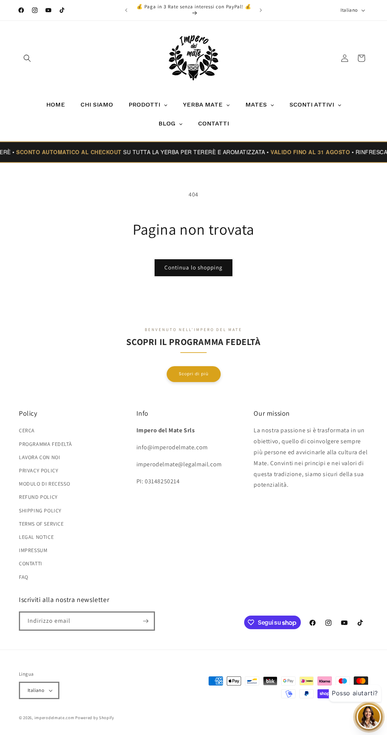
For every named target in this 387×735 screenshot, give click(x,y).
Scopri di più (194, 374)
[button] (27, 58)
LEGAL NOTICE (36, 537)
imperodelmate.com (54, 717)
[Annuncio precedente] (126, 10)
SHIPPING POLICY (40, 510)
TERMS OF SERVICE (41, 523)
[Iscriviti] (145, 621)
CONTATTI (30, 563)
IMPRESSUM (33, 550)
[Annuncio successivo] (260, 10)
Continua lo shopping (193, 267)
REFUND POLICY (38, 497)
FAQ (23, 577)
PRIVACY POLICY (38, 470)
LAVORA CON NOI (39, 457)
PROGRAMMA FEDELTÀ (45, 444)
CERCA (27, 430)
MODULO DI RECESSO (44, 483)
